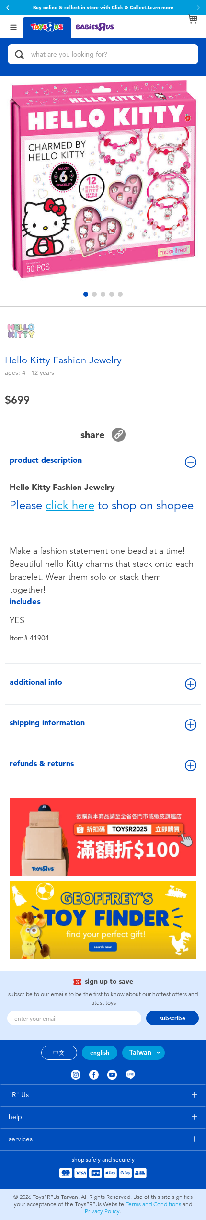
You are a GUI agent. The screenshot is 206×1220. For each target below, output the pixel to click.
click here (70, 505)
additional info (36, 681)
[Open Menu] (13, 27)
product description (46, 460)
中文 (59, 1052)
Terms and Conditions (153, 1204)
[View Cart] (192, 19)
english (99, 1052)
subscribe (172, 1018)
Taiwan (140, 1052)
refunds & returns (42, 763)
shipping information (47, 722)
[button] (7, 8)
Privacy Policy (102, 1211)
